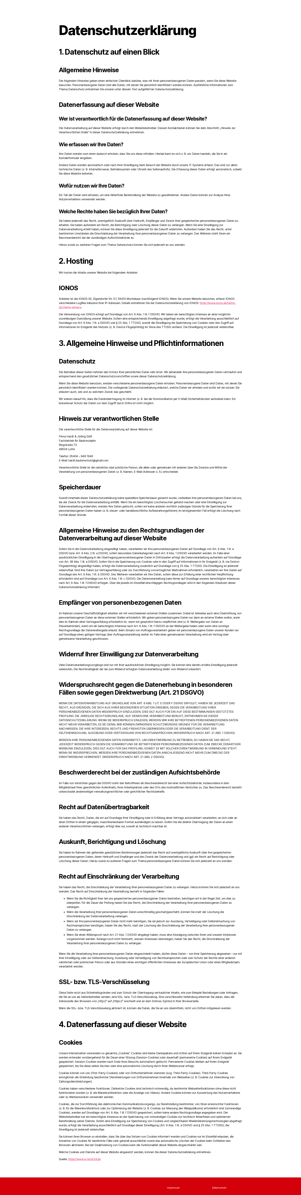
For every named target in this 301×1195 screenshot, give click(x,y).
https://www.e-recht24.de (84, 1159)
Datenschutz (219, 1188)
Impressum (173, 1188)
